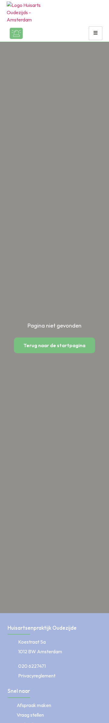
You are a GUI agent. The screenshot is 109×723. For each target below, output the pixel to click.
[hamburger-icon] (95, 33)
